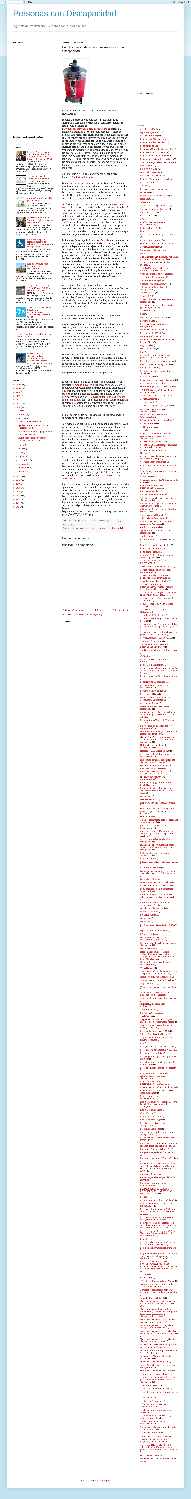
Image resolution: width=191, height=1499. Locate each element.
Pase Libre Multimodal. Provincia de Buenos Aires (157, 1063)
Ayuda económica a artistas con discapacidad (33, 426)
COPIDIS (144, 185)
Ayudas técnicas (147, 536)
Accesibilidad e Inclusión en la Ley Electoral (156, 451)
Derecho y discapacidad (151, 691)
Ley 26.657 (145, 921)
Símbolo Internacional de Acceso (156, 1374)
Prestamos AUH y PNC (150, 175)
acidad (103, 129)
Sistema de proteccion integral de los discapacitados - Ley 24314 (158, 1320)
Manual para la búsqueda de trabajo (157, 980)
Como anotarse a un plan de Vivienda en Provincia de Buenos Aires (158, 593)
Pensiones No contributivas (153, 155)
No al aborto (146, 1016)
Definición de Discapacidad (153, 682)
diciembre (23, 471)
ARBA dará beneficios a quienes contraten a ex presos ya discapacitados (155, 436)
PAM (142, 1043)
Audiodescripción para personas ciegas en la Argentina (156, 522)
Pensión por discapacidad (152, 142)
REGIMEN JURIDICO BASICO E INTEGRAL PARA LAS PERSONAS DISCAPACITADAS (156, 1191)
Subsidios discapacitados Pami (155, 1361)
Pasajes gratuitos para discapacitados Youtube (158, 1057)
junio (21, 452)
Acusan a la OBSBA (149, 476)
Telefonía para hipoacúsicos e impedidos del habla (154, 1405)
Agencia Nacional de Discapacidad (156, 274)
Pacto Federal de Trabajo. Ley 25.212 (157, 1050)
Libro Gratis (146, 199)
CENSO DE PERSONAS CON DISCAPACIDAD (153, 562)
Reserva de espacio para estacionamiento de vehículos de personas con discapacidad (40, 243)
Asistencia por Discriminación (154, 518)
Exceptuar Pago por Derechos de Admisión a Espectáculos (156, 772)
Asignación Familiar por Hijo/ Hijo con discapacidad (158, 499)
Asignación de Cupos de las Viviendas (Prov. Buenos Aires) (158, 504)
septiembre (24, 460)
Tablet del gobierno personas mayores (159, 1392)
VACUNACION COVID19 (151, 1455)
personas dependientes (79, 183)
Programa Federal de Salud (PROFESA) (159, 1152)
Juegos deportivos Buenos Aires (155, 882)
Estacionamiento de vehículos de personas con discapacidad (156, 766)
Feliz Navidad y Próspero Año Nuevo (157, 803)
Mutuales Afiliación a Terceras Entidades (154, 1005)
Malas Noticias (147, 968)
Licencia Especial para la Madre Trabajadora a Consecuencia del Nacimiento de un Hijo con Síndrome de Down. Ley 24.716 (158, 955)
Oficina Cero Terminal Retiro (154, 1034)
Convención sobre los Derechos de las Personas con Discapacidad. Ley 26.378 (159, 625)
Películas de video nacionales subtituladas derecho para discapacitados (154, 1076)
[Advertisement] (95, 33)
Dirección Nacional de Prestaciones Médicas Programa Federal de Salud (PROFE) (157, 714)
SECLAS (144, 1274)
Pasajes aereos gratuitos (152, 1053)
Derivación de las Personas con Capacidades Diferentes (155, 698)
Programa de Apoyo (150, 1174)
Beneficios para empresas (152, 548)
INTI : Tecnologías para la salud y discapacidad (156, 840)
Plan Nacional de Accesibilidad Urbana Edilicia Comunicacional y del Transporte (158, 1104)
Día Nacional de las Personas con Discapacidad (156, 727)
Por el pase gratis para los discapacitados (152, 1124)
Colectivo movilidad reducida (154, 581)
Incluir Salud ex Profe (150, 228)
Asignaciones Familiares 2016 (154, 284)
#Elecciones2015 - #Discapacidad (156, 420)
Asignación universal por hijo (154, 209)
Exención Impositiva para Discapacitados (152, 778)
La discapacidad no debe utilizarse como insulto (156, 890)
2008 (18, 384)
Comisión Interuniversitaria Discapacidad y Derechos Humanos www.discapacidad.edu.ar (157, 587)
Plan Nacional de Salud (151, 1110)
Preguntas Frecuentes (151, 1129)
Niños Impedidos (148, 1009)
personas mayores (76, 129)
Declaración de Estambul (30, 421)
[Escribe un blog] (67, 524)
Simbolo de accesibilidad (152, 1298)
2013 (18, 403)
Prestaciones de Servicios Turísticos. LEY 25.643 (158, 1139)
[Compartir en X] (69, 524)
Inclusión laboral (148, 858)
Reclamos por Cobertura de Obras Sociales (156, 372)
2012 (18, 399)
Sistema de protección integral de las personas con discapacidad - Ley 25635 (159, 1332)
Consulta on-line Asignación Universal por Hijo (158, 619)
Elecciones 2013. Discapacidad (154, 751)
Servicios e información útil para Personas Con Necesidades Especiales (158, 1291)
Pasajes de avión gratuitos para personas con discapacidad (155, 356)
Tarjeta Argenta (147, 402)
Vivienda (144, 253)
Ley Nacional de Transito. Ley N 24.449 (158, 925)
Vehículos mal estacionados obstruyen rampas (158, 1459)
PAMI (142, 231)
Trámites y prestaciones (151, 1432)
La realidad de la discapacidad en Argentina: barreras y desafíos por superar (37, 357)
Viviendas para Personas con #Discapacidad (154, 415)
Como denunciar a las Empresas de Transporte (157, 599)
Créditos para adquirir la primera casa (158, 650)
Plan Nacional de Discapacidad (155, 364)
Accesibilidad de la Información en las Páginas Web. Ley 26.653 (158, 446)
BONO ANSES (146, 165)
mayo (21, 449)
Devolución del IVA (149, 703)
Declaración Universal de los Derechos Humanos (158, 660)
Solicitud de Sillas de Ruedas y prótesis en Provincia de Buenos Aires (158, 1345)
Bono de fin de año (149, 146)
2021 (18, 499)
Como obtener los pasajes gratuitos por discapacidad (35, 432)
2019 (18, 491)
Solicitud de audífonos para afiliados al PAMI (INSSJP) (158, 1351)
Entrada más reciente (73, 610)
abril (20, 445)
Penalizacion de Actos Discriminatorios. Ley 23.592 (153, 1082)
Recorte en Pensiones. (151, 240)
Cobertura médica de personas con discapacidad (157, 300)
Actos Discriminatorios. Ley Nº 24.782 (158, 465)
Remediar (144, 1239)
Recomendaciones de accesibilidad (157, 1200)
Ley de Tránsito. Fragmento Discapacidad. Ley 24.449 (153, 938)
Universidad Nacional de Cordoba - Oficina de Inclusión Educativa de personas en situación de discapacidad (158, 1447)
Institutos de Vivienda (150, 867)
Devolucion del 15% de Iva (152, 333)
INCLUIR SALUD (148, 349)
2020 (18, 495)
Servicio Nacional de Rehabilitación (157, 243)
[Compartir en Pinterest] (75, 524)
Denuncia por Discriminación (154, 317)
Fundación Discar (148, 816)
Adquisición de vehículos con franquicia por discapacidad (154, 269)
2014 (18, 407)
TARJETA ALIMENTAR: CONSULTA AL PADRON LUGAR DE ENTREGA (38, 288)
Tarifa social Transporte (152, 1401)
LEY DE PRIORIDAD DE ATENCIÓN (156, 885)
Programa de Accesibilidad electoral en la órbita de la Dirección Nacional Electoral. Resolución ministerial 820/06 (157, 1167)
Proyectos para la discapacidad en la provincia (157, 1178)
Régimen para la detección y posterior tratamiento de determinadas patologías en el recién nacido (158, 1256)
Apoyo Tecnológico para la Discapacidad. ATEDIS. (153, 486)
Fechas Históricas (148, 799)
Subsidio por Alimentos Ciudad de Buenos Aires (156, 1357)
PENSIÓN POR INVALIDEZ (152, 152)
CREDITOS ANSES (149, 169)
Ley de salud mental (149, 948)
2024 (18, 507)
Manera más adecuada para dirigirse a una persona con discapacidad (158, 972)
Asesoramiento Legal (150, 280)
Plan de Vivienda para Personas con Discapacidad (37, 266)
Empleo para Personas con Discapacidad (153, 223)
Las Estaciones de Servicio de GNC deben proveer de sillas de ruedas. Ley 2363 (158, 897)
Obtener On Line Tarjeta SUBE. (155, 1031)
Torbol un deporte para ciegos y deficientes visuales (155, 1416)
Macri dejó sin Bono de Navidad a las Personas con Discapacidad (40, 220)
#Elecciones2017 (148, 423)
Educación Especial (149, 172)
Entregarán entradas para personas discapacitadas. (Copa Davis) (157, 761)
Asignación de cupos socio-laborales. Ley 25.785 (158, 510)
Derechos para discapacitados (154, 330)
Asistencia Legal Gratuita (152, 515)
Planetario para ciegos (151, 1120)
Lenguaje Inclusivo (149, 911)
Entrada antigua (120, 610)
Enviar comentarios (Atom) (88, 614)
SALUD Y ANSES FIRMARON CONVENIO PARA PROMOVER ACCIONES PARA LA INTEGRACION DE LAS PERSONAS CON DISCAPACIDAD (158, 1265)
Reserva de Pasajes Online (152, 383)
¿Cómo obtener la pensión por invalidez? (39, 199)
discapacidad (69, 213)
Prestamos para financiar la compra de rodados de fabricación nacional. (159, 1144)
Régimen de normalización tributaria (158, 1248)
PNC (142, 352)
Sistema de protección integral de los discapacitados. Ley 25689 (158, 1340)
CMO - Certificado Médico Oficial (156, 566)
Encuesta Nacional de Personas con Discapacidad (157, 755)
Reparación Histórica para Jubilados (157, 380)
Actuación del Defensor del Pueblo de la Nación (158, 472)
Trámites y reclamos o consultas (155, 1436)
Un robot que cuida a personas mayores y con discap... (32, 439)
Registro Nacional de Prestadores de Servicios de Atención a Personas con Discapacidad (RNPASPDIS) (158, 1225)
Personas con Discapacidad (64, 13)
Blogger (105, 1480)
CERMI (66, 391)
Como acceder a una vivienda (154, 189)
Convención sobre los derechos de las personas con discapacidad (158, 633)
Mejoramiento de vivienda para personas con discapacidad (155, 993)
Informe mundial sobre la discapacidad (159, 862)
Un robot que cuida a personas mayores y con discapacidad (97, 528)
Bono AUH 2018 (147, 215)
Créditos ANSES (147, 311)
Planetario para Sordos (151, 1116)
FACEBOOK (145, 796)
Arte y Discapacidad (149, 491)
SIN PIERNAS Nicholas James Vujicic (157, 1281)
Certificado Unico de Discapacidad (156, 149)
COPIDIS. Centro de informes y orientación (38, 177)
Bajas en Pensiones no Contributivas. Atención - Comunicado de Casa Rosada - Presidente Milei (39, 155)
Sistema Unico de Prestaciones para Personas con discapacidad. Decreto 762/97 (157, 1303)
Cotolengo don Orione (151, 641)
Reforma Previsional (150, 376)
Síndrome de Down (149, 1385)
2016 (18, 480)
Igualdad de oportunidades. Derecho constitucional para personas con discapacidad (157, 847)
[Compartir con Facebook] (72, 524)
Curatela (144, 656)
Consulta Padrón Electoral (153, 615)
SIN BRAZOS (146, 1277)
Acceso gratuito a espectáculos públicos (155, 263)
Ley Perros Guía (148, 934)
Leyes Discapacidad (149, 132)
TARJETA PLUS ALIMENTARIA (154, 1388)
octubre (22, 464)
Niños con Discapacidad (151, 1013)
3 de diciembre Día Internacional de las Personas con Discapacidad (159, 258)
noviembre (24, 468)
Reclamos (144, 1197)
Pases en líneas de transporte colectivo (159, 1068)
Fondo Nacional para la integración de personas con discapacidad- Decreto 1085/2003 (158, 811)
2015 (18, 476)
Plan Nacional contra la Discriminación (151, 1097)
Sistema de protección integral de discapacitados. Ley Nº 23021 (156, 1326)
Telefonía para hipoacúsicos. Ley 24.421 (156, 1411)
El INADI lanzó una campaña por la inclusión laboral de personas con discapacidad (157, 739)
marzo (21, 418)
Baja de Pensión (147, 129)
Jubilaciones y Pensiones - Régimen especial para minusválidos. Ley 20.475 (158, 872)
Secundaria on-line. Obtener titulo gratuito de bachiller (156, 1285)
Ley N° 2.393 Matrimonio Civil (154, 930)
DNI (142, 314)
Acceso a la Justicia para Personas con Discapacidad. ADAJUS (158, 457)
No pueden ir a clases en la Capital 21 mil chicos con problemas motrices (157, 1020)
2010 (18, 392)
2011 (18, 396)
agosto (22, 456)
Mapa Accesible (147, 983)
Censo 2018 (145, 296)
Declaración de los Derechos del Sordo (158, 676)
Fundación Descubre (82, 177)
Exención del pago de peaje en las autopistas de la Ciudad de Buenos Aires (156, 790)
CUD (142, 219)
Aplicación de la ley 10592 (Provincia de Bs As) (159, 481)
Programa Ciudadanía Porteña (155, 1149)
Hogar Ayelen (146, 345)
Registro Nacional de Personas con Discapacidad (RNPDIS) (157, 1218)
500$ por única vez (149, 427)
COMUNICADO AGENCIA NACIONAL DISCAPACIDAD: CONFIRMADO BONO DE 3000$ (39, 312)
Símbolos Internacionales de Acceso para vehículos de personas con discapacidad (157, 1379)
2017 (18, 484)
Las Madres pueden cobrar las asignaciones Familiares (154, 903)
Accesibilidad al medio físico (153, 441)
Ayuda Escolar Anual (150, 527)
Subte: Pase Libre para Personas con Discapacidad (157, 1366)
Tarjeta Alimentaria (149, 247)
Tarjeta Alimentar (148, 399)
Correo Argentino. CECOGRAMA (156, 638)
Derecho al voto (147, 321)
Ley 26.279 (145, 918)
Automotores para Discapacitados (156, 162)
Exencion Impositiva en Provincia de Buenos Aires (157, 340)
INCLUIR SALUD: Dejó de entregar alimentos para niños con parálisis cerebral (156, 833)
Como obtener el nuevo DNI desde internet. (156, 605)
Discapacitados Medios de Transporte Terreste (158, 721)
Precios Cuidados (148, 367)
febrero (22, 414)
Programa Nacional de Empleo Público (159, 1158)
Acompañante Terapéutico (153, 462)
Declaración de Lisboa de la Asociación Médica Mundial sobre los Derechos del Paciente (159, 670)
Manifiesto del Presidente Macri (155, 977)
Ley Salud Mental (148, 915)
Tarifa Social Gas (148, 1397)
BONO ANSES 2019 (149, 212)
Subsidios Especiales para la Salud (156, 386)
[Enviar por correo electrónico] (64, 524)
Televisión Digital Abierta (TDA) (155, 405)
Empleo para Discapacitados (153, 139)
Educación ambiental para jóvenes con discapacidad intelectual (159, 732)
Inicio (98, 610)
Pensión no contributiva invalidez (156, 159)
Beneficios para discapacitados (155, 545)
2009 (18, 388)
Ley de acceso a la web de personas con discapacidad (159, 944)
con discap (94, 129)
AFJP (142, 430)
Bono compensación (150, 552)
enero (21, 411)
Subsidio (144, 202)
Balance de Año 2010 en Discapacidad (158, 539)
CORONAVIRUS (147, 293)
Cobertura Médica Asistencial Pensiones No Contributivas (154, 576)
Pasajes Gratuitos (148, 136)
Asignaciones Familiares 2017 (154, 494)
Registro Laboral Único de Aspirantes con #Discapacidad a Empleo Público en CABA (158, 1211)
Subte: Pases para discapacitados (156, 1370)
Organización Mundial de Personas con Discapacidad (157, 1038)
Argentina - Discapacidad (152, 277)
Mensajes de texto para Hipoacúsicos (158, 998)
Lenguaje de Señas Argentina (154, 195)
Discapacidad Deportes (151, 336)
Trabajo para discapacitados (153, 250)
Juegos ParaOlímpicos (150, 879)
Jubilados (144, 192)
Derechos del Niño (149, 694)
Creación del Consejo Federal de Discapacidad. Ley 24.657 (155, 645)
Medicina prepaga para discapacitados (158, 987)
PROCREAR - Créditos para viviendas (158, 234)
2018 (18, 488)
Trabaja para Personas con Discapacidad (153, 1422)
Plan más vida (146, 1113)
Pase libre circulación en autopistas (157, 361)
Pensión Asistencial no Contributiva (157, 1087)
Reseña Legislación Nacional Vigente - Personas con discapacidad (158, 1243)
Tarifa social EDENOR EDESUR (154, 395)
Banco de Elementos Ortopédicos (156, 179)
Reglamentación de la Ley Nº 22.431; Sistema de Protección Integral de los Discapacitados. (158, 1233)
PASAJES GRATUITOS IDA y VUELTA (157, 1046)
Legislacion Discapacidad (152, 908)
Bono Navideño (147, 182)
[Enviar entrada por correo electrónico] (119, 521)
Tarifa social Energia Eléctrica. (155, 205)
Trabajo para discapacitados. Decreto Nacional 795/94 (34, 335)
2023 (18, 503)
